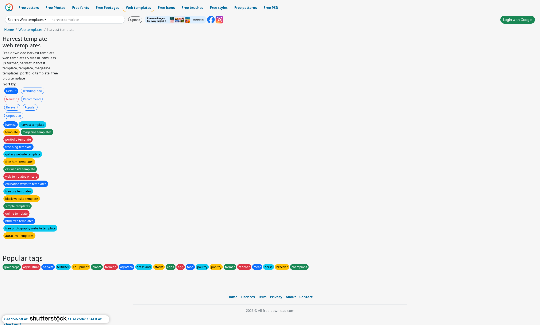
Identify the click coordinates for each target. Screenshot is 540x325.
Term (262, 297)
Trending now (32, 91)
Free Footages (107, 7)
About (291, 297)
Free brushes (192, 7)
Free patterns (245, 7)
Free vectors (29, 7)
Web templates (138, 7)
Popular (30, 107)
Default (11, 91)
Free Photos (55, 7)
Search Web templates (26, 19)
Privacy (276, 297)
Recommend (32, 99)
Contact (306, 297)
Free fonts (80, 7)
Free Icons (166, 7)
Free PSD (271, 7)
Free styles (219, 7)
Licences (248, 297)
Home (9, 29)
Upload (135, 20)
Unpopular (13, 116)
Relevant (12, 107)
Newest (11, 99)
